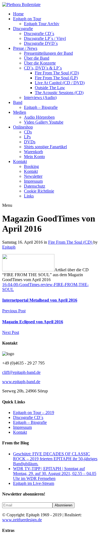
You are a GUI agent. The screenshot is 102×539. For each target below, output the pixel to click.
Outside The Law (50, 87)
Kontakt (20, 161)
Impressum (33, 181)
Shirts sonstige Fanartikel (45, 146)
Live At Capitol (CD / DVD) (60, 82)
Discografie (23, 28)
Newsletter (33, 176)
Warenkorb (33, 151)
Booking (31, 166)
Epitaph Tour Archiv (41, 23)
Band (17, 102)
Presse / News (25, 48)
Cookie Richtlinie (39, 191)
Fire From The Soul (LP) (56, 77)
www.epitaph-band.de (21, 381)
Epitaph (9, 247)
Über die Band (36, 58)
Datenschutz (34, 186)
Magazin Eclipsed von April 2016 (32, 321)
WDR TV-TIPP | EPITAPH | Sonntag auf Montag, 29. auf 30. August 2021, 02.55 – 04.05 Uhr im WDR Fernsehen (54, 473)
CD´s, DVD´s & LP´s (43, 68)
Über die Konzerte (40, 63)
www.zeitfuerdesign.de (22, 519)
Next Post (10, 332)
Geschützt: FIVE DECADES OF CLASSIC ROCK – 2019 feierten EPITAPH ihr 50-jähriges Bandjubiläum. (55, 458)
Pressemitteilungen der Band (48, 53)
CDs (28, 132)
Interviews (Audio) (40, 97)
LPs (27, 137)
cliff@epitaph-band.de (21, 372)
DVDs (29, 141)
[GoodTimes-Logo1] (28, 269)
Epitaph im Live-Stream (33, 483)
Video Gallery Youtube (43, 122)
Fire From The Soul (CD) (57, 73)
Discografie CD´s (39, 33)
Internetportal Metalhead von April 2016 (39, 300)
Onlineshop (23, 127)
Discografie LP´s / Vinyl (45, 38)
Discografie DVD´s (41, 43)
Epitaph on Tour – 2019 (33, 412)
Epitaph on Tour (27, 18)
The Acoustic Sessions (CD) (59, 92)
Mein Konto (34, 156)
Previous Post (14, 310)
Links (29, 196)
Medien (19, 112)
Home (18, 13)
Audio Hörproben (39, 117)
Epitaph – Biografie (41, 107)
